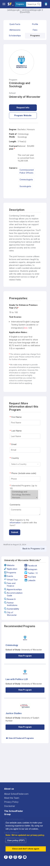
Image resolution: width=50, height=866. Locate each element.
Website (10, 565)
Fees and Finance (11, 584)
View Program (25, 656)
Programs (11, 572)
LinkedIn (31, 580)
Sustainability (13, 609)
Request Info (23, 107)
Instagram (32, 569)
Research (11, 599)
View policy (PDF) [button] (16, 840)
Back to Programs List (33, 548)
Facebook (32, 565)
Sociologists (25, 186)
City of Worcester (12, 613)
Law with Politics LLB (17, 679)
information (15, 522)
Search (38, 4)
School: (12, 93)
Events (10, 576)
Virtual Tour (12, 579)
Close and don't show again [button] (25, 849)
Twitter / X (33, 573)
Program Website (23, 115)
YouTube (32, 577)
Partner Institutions (12, 604)
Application (12, 569)
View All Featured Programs (20, 738)
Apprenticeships (14, 589)
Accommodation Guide (14, 594)
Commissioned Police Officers (27, 171)
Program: (13, 80)
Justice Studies (14, 713)
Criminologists (26, 179)
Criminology (12, 645)
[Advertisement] (25, 763)
